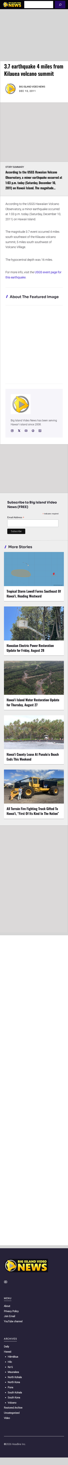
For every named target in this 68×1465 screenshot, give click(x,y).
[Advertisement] (34, 35)
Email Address (15, 517)
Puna (10, 1387)
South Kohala (15, 1392)
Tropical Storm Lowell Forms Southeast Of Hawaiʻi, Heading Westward (34, 593)
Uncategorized (11, 1412)
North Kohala (15, 1377)
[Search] (60, 4)
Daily (6, 1346)
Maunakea (13, 1372)
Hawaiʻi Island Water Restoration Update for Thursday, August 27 (33, 702)
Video (7, 1418)
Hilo (10, 1361)
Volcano (12, 1402)
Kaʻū (10, 1367)
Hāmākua (13, 1356)
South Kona (14, 1397)
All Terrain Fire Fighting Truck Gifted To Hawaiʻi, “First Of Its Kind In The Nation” (33, 811)
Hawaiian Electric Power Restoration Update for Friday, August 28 (30, 648)
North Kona (14, 1382)
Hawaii (7, 1351)
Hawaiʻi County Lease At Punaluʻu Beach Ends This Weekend (33, 757)
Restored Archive (13, 1407)
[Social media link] (12, 430)
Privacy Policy (11, 1311)
